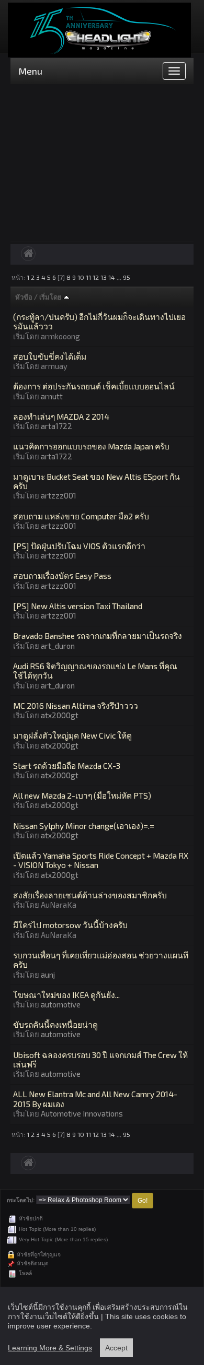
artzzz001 (58, 495)
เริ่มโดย (51, 297)
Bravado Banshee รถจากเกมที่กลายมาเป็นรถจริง (97, 635)
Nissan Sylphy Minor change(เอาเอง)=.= (83, 825)
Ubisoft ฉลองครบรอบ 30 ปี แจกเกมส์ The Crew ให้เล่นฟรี (100, 1059)
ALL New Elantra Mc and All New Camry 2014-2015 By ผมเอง (95, 1098)
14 (111, 277)
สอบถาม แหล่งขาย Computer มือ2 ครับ (81, 516)
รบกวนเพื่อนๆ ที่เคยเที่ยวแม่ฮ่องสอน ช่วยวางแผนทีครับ (100, 959)
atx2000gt (59, 715)
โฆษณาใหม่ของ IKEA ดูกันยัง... (66, 995)
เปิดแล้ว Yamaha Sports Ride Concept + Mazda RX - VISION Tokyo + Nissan (100, 860)
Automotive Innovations (82, 1113)
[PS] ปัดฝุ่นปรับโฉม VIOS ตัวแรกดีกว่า (79, 546)
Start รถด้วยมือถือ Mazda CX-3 (66, 765)
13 (103, 277)
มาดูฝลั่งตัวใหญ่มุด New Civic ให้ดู (72, 735)
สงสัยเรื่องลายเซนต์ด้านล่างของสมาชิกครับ (90, 895)
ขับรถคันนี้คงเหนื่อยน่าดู (55, 1024)
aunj (48, 974)
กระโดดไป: (21, 1200)
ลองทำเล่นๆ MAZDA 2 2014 (61, 416)
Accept (116, 1348)
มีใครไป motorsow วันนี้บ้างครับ (70, 925)
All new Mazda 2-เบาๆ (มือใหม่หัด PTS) (82, 795)
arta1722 (56, 426)
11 (88, 277)
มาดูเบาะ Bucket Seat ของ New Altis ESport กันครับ (96, 481)
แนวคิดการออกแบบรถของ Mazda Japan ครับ (91, 446)
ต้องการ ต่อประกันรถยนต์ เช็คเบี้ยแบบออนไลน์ (94, 386)
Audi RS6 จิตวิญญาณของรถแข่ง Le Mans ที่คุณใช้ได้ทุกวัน (95, 670)
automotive (61, 1004)
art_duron (58, 645)
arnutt (52, 396)
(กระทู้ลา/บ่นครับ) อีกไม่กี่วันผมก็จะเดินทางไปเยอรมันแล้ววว (99, 321)
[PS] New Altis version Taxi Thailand (77, 606)
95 (126, 277)
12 (96, 277)
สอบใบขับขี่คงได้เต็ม (49, 356)
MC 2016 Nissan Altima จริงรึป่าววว (75, 705)
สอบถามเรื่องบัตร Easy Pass (62, 575)
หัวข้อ (23, 297)
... (120, 277)
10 (80, 277)
